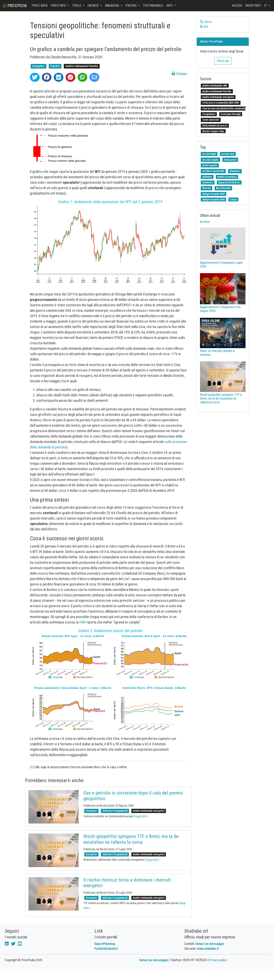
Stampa (181, 74)
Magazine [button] (112, 5)
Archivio (205, 222)
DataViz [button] (93, 5)
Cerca (207, 22)
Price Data (40, 5)
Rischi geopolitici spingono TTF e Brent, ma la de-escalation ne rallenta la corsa (131, 839)
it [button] (266, 5)
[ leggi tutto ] (141, 816)
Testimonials (153, 5)
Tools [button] (77, 5)
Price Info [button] (59, 5)
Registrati (253, 5)
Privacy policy (218, 960)
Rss (205, 27)
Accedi (237, 5)
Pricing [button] (131, 5)
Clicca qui (223, 61)
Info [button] (169, 5)
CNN (82, 622)
